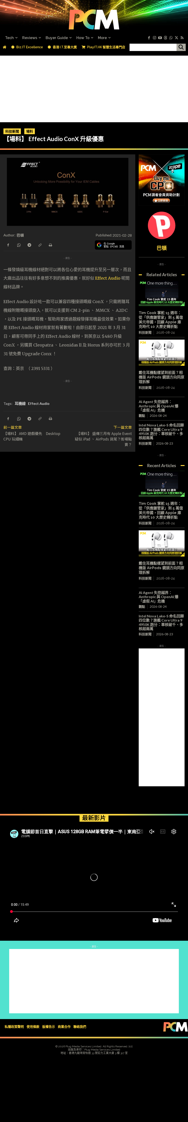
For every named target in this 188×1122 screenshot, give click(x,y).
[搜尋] (181, 47)
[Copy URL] (39, 244)
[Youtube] (160, 38)
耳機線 (20, 403)
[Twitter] (176, 38)
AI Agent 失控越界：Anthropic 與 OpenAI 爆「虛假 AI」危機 (158, 405)
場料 (29, 131)
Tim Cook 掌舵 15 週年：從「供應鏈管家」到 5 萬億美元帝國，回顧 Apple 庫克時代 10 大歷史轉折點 (161, 320)
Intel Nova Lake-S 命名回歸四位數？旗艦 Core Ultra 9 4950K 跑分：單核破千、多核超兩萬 (161, 431)
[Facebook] (149, 38)
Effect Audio (107, 278)
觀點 (142, 416)
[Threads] (165, 38)
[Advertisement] (94, 88)
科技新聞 (12, 131)
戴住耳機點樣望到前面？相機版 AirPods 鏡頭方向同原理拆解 (161, 377)
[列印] (50, 244)
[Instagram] (154, 38)
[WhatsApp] (18, 244)
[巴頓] (161, 225)
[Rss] (182, 38)
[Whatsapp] (171, 38)
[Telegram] (29, 244)
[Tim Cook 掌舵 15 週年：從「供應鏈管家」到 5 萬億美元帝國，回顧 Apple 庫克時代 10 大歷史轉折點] (162, 293)
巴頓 (20, 235)
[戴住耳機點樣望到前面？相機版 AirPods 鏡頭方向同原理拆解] (162, 353)
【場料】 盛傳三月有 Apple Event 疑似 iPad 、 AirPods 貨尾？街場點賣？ (105, 439)
